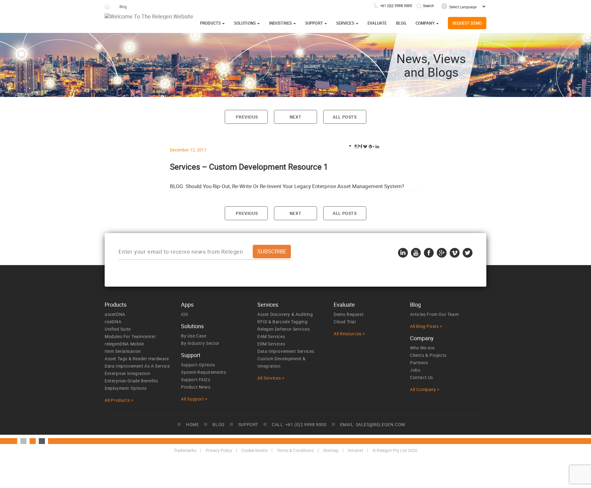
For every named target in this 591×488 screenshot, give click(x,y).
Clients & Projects (428, 355)
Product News (195, 387)
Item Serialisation (123, 351)
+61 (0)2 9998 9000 (396, 5)
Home (107, 6)
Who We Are (422, 348)
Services (345, 23)
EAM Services (271, 336)
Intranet (355, 450)
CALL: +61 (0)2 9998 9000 (299, 424)
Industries (281, 23)
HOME (192, 424)
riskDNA (113, 322)
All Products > (119, 400)
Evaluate (377, 23)
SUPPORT (248, 424)
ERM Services (271, 344)
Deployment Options (126, 388)
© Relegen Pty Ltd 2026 (394, 450)
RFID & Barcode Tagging (282, 322)
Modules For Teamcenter (130, 336)
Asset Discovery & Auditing (285, 314)
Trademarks (185, 450)
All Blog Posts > (426, 326)
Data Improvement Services (285, 351)
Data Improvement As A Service (137, 366)
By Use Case (194, 336)
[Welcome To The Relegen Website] (149, 16)
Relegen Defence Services (283, 329)
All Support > (194, 399)
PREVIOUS (246, 117)
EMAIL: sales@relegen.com (372, 424)
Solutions (245, 23)
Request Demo (467, 23)
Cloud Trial (345, 322)
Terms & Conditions (295, 450)
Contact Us (421, 377)
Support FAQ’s (196, 379)
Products (211, 23)
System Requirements (203, 372)
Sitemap (331, 450)
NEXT (295, 117)
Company (426, 23)
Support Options (198, 365)
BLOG (218, 424)
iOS (184, 314)
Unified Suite (118, 329)
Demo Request (349, 314)
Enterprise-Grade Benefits (131, 381)
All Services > (270, 378)
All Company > (425, 389)
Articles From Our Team (434, 314)
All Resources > (349, 334)
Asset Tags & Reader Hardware (137, 358)
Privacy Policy (219, 450)
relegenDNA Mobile (124, 344)
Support (314, 23)
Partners (419, 362)
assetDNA (115, 314)
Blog (401, 23)
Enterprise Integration (127, 373)
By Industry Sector (200, 343)
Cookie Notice (254, 450)
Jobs (415, 370)
